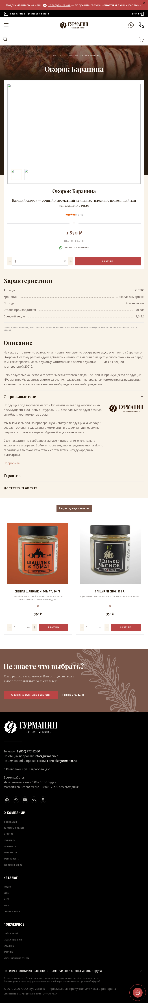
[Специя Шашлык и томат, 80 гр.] (37, 553)
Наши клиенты (11, 858)
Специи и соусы (12, 911)
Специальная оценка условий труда (76, 971)
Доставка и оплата (38, 13)
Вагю (6, 893)
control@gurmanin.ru (62, 761)
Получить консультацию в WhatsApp (31, 695)
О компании (10, 822)
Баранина (9, 945)
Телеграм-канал (59, 5)
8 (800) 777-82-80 (73, 695)
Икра (6, 905)
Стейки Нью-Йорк (13, 939)
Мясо (6, 899)
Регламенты (10, 846)
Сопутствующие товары (74, 508)
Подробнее (12, 463)
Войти (135, 13)
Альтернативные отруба (16, 958)
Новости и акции (13, 864)
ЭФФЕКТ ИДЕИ (50, 993)
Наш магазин (17, 13)
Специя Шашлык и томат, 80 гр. (38, 591)
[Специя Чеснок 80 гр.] (110, 553)
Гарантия (12, 475)
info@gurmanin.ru (47, 756)
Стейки (7, 887)
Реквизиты (10, 840)
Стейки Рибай (11, 933)
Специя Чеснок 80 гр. (110, 591)
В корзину (107, 261)
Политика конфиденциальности (26, 971)
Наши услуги (10, 852)
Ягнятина (9, 952)
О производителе (20, 396)
